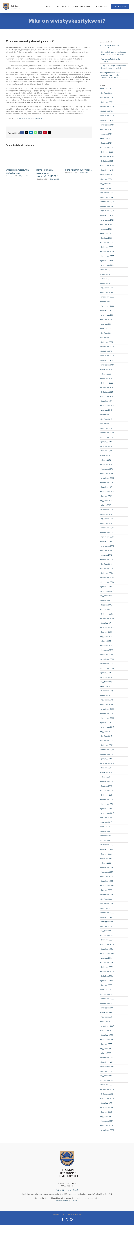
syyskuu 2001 (106, 1116)
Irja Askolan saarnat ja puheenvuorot (31, 118)
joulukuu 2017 (106, 487)
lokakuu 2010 (106, 818)
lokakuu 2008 (106, 890)
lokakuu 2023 (106, 224)
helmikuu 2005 (107, 1003)
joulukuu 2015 (106, 587)
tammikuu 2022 (107, 306)
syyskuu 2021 (106, 324)
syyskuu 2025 (106, 134)
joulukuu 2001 (106, 1103)
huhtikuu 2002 (107, 1085)
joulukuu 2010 (106, 809)
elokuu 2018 (106, 460)
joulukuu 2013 (106, 673)
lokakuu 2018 (106, 451)
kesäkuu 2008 (107, 899)
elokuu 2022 (106, 279)
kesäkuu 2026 (106, 93)
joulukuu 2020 (107, 360)
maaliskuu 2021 (107, 347)
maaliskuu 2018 (107, 478)
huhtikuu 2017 (107, 523)
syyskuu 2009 (106, 858)
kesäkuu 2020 (106, 378)
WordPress (78, 1214)
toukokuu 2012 (107, 741)
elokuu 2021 (106, 329)
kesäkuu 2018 (106, 464)
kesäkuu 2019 (106, 419)
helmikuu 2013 (107, 713)
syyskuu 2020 (106, 369)
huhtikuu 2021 (107, 342)
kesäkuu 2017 (106, 514)
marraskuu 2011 (107, 763)
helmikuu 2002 (107, 1094)
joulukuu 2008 (107, 881)
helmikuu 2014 (107, 664)
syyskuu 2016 (106, 555)
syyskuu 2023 (106, 229)
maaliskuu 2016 (107, 578)
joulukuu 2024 (107, 170)
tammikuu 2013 (107, 718)
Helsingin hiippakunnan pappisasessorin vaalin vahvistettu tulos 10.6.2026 (112, 75)
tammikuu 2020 (107, 396)
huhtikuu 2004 (107, 1021)
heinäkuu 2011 (107, 781)
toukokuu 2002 (107, 1080)
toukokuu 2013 (107, 700)
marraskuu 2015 (107, 591)
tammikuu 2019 (107, 437)
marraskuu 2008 (108, 885)
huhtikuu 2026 (107, 102)
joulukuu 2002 (107, 1062)
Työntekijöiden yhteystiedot (67, 1190)
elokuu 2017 (106, 505)
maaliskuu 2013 (107, 709)
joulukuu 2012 (106, 722)
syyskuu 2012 (106, 732)
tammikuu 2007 (107, 944)
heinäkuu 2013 (107, 691)
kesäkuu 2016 (106, 564)
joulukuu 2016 (106, 541)
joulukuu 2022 (107, 261)
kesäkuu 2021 (106, 333)
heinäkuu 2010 (107, 831)
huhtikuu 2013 (107, 704)
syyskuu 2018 (106, 455)
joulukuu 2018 (107, 442)
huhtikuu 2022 (107, 292)
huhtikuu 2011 (106, 795)
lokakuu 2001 (106, 1112)
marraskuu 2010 (107, 813)
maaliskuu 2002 (107, 1089)
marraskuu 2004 (107, 1008)
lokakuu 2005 (106, 985)
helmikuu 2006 (107, 976)
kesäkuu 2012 (106, 736)
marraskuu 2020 (107, 365)
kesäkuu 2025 (106, 143)
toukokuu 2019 (107, 424)
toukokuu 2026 (107, 98)
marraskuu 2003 (107, 1040)
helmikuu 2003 (107, 1058)
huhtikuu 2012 (107, 745)
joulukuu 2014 (106, 623)
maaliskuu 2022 (107, 297)
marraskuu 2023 (107, 220)
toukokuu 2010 (107, 840)
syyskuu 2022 (106, 274)
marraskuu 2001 (107, 1107)
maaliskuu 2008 (107, 913)
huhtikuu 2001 (107, 1125)
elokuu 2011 (106, 777)
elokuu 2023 (106, 233)
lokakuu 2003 (106, 1044)
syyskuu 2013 (106, 682)
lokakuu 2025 (106, 129)
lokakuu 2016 (106, 550)
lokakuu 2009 (106, 854)
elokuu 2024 (106, 188)
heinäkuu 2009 (107, 867)
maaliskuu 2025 (107, 156)
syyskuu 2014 (106, 636)
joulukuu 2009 (107, 849)
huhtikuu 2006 (107, 967)
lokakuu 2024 (106, 179)
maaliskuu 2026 (107, 107)
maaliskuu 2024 (107, 202)
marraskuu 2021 (107, 315)
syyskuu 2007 (106, 931)
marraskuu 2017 (107, 492)
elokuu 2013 (106, 686)
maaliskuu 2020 (107, 387)
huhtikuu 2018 (107, 473)
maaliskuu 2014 (107, 659)
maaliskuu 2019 (107, 433)
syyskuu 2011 (106, 772)
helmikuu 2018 (107, 482)
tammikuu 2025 (107, 165)
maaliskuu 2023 (107, 252)
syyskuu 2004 (106, 1012)
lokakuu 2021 (106, 319)
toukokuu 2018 (107, 469)
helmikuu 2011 (107, 800)
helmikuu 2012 (107, 754)
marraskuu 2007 (107, 922)
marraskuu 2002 (107, 1067)
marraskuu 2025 (107, 125)
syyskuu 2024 (106, 184)
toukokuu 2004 (107, 1017)
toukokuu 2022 (107, 288)
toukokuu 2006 (107, 962)
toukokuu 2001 (107, 1121)
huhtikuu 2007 (107, 940)
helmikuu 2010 (107, 845)
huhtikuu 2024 (107, 197)
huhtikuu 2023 (107, 247)
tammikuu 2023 (107, 256)
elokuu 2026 (106, 89)
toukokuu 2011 (107, 790)
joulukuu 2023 (107, 215)
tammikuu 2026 (107, 116)
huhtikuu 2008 (107, 908)
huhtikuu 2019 (107, 428)
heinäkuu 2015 (107, 600)
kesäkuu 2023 (106, 238)
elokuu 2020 (106, 374)
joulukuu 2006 (107, 949)
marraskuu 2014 (107, 627)
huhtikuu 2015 (107, 614)
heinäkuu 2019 (107, 415)
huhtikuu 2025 (107, 152)
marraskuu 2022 (107, 265)
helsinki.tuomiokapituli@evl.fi (67, 1200)
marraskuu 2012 (107, 727)
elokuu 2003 (106, 1053)
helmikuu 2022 (107, 301)
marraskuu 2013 (107, 677)
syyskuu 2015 (106, 596)
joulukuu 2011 (106, 759)
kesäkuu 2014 (106, 645)
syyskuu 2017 (106, 501)
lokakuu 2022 (106, 270)
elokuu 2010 (106, 827)
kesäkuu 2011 (106, 786)
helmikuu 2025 (107, 161)
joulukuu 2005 (107, 981)
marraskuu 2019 (107, 405)
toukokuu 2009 (107, 872)
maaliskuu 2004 (107, 1026)
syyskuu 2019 (106, 410)
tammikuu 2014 (107, 668)
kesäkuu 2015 (106, 605)
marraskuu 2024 (107, 175)
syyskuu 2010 (106, 822)
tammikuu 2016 (107, 582)
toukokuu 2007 (107, 935)
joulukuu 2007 (107, 917)
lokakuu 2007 (106, 926)
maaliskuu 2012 (107, 750)
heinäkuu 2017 (107, 510)
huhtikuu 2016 (107, 573)
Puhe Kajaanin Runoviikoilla (78, 170)
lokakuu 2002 (106, 1071)
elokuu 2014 (106, 641)
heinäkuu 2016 (107, 560)
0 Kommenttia (23, 176)
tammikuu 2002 (107, 1098)
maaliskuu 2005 (107, 999)
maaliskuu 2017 (107, 528)
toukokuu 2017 (107, 519)
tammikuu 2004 (107, 1030)
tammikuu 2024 (107, 211)
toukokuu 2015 (107, 609)
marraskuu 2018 (107, 446)
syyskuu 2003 (106, 1049)
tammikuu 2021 (107, 356)
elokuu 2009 (106, 863)
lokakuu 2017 (106, 496)
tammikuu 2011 (107, 804)
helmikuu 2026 (107, 111)
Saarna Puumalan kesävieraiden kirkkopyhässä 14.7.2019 (47, 173)
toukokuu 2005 (107, 994)
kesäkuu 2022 (106, 283)
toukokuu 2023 (107, 242)
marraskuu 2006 (107, 953)
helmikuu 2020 (107, 392)
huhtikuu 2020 (107, 383)
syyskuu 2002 (106, 1076)
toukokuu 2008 (107, 904)
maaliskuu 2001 (107, 1130)
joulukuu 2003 (107, 1035)
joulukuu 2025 (107, 120)
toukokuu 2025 (107, 147)
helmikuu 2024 (107, 206)
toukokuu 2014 (107, 650)
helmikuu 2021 (107, 351)
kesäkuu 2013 (106, 695)
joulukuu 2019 (106, 401)
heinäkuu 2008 (107, 895)
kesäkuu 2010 (106, 836)
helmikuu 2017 (107, 532)
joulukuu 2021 (106, 310)
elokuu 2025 (106, 138)
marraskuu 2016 (107, 546)
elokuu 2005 (106, 990)
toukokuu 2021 (107, 338)
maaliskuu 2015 (107, 618)
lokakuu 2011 (106, 768)
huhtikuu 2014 (107, 655)
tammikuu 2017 (107, 537)
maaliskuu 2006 (107, 972)
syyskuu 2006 (106, 958)
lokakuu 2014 (106, 632)
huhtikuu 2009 (107, 876)
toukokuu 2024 (107, 193)
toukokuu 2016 (107, 569)
